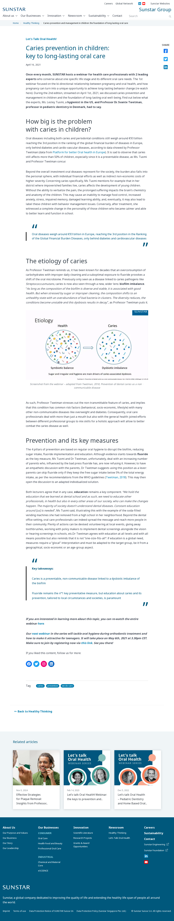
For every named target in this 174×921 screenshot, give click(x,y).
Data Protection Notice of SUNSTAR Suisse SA (51, 911)
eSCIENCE (43, 870)
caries (40, 685)
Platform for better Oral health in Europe (79, 152)
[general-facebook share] (29, 664)
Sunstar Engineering (154, 844)
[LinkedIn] (139, 3)
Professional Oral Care (49, 848)
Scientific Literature (83, 832)
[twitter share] (166, 59)
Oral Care (43, 838)
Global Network (124, 3)
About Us (9, 827)
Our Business (10, 837)
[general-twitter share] (36, 664)
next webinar (41, 633)
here (41, 623)
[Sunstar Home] (14, 9)
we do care (67, 685)
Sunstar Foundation (154, 850)
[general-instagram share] (44, 664)
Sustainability (97, 16)
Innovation (54, 16)
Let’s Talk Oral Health (119, 837)
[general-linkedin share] (51, 664)
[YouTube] (143, 3)
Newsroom (75, 16)
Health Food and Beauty (50, 843)
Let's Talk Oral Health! (41, 39)
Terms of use (19, 911)
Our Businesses (31, 16)
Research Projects (82, 837)
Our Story (8, 843)
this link (86, 643)
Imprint (6, 911)
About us (8, 16)
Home (16, 23)
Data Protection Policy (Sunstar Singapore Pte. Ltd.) (101, 911)
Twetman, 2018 (116, 477)
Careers (108, 3)
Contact (117, 16)
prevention (52, 685)
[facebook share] (166, 51)
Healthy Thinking (31, 23)
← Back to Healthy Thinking (33, 711)
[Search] (170, 16)
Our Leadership (11, 848)
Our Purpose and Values (15, 832)
